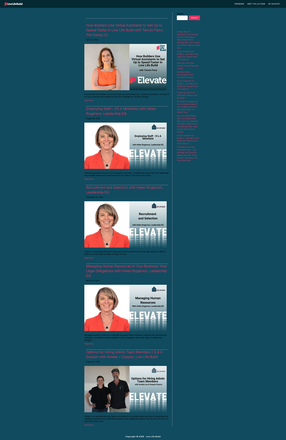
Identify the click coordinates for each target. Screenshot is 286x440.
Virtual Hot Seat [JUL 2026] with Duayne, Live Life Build (187, 95)
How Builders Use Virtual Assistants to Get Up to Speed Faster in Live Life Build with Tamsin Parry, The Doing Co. (125, 30)
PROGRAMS (239, 4)
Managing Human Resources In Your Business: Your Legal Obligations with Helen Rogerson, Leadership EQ (126, 271)
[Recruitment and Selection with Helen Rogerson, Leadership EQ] (125, 224)
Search (180, 14)
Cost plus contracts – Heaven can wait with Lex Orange (188, 66)
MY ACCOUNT (274, 4)
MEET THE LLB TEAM (256, 4)
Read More (89, 100)
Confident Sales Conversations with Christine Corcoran (185, 74)
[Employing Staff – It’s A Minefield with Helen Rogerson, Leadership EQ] (125, 145)
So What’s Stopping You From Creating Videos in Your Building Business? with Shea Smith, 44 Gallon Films (187, 106)
